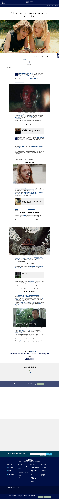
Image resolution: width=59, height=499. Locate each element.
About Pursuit (44, 464)
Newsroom (44, 470)
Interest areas (10, 464)
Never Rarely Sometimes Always (33, 192)
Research (32, 477)
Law (20, 475)
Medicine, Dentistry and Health (23, 477)
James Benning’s (18, 117)
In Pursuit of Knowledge (35, 467)
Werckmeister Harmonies (19, 82)
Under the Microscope (34, 480)
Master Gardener (22, 330)
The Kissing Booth (33, 193)
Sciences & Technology (11, 475)
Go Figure (32, 468)
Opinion (32, 471)
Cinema (48, 353)
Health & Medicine (11, 473)
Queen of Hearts (31, 281)
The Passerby (29, 223)
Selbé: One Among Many (38, 258)
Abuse (41, 266)
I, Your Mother (30, 258)
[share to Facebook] (26, 359)
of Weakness (18, 267)
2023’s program (30, 75)
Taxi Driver (20, 295)
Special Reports (33, 478)
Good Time (38, 186)
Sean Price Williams (32, 186)
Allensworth (17, 118)
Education (9, 470)
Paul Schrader (27, 294)
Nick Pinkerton (28, 189)
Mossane (18, 259)
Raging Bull (25, 295)
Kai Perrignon (26, 59)
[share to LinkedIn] (29, 359)
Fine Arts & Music (33, 351)
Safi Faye (24, 215)
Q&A (31, 474)
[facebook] (42, 475)
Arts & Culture (10, 467)
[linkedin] (44, 475)
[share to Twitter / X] (28, 359)
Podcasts (32, 473)
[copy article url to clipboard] (33, 359)
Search (57, 5)
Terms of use (34, 348)
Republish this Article (27, 348)
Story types (32, 464)
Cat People (28, 296)
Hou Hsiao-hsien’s (27, 79)
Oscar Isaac (24, 304)
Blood (21, 79)
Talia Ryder (25, 192)
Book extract (33, 466)
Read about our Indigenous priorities (13, 491)
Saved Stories (52, 5)
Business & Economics (11, 468)
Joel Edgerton (31, 330)
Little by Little (27, 220)
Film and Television (41, 353)
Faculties (20, 464)
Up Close (32, 481)
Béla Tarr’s (25, 80)
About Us (43, 466)
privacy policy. (50, 455)
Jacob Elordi (26, 193)
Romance (23, 267)
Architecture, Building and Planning (23, 466)
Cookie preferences (47, 496)
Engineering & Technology (23, 472)
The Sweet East (34, 189)
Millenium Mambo (18, 80)
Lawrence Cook (21, 146)
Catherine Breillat (32, 266)
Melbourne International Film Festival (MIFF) (18, 353)
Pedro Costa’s (32, 78)
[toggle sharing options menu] (58, 54)
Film (28, 353)
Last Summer (17, 288)
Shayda (19, 115)
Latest (47, 5)
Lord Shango (17, 147)
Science (20, 479)
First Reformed (22, 302)
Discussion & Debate (10, 5)
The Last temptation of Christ (34, 295)
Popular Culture (33, 353)
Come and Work (24, 258)
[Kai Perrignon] (29, 62)
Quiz (31, 475)
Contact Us (44, 467)
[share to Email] (31, 359)
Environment (10, 471)
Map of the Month (34, 470)
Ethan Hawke (31, 302)
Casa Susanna (30, 116)
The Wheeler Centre (31, 209)
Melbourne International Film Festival (25, 73)
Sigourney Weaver (18, 332)
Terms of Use (44, 468)
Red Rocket (20, 193)
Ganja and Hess (22, 143)
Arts (20, 468)
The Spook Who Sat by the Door (36, 146)
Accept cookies (40, 496)
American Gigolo (21, 296)
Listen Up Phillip (23, 188)
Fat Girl (38, 266)
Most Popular (4, 5)
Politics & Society (11, 474)
